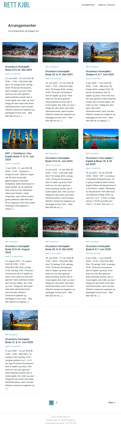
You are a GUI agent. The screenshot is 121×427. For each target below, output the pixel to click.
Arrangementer (88, 5)
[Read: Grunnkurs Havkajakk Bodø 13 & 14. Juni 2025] (60, 138)
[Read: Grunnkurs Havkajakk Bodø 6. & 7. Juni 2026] (101, 227)
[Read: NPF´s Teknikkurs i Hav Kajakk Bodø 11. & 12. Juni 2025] (20, 138)
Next (112, 402)
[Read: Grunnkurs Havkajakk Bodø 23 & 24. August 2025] (20, 227)
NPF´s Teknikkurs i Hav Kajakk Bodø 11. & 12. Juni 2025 (19, 156)
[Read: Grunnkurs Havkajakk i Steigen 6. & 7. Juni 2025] (101, 52)
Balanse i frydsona (107, 5)
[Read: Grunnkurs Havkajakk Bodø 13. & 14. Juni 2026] (20, 320)
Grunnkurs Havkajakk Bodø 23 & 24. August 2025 (17, 249)
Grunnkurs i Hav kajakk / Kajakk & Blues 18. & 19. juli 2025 (99, 161)
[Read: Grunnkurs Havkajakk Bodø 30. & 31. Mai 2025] (60, 52)
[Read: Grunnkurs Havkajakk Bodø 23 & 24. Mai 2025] (20, 52)
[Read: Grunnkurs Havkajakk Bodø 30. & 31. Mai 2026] (60, 227)
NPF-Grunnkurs (51, 67)
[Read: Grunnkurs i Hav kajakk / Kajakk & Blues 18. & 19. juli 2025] (101, 138)
